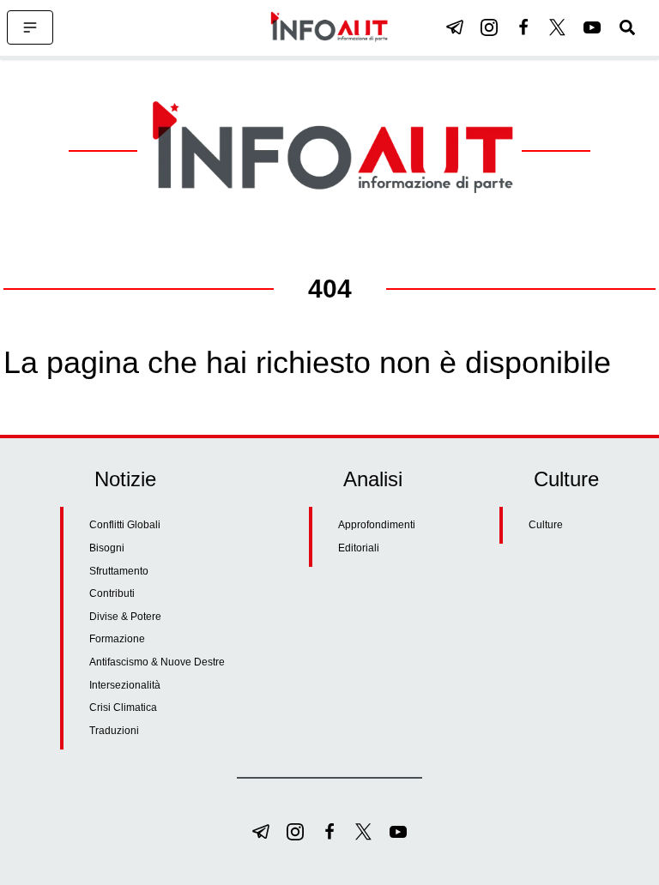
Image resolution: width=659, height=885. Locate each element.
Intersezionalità (124, 685)
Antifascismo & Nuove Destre (157, 662)
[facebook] (523, 27)
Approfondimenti (376, 525)
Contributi (112, 593)
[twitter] (558, 27)
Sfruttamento (118, 571)
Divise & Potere (125, 617)
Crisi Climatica (123, 707)
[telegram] (455, 27)
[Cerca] (627, 27)
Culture (546, 525)
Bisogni (106, 548)
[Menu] (30, 27)
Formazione (117, 639)
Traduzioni (114, 731)
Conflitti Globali (124, 525)
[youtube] (592, 27)
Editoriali (358, 548)
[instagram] (489, 27)
